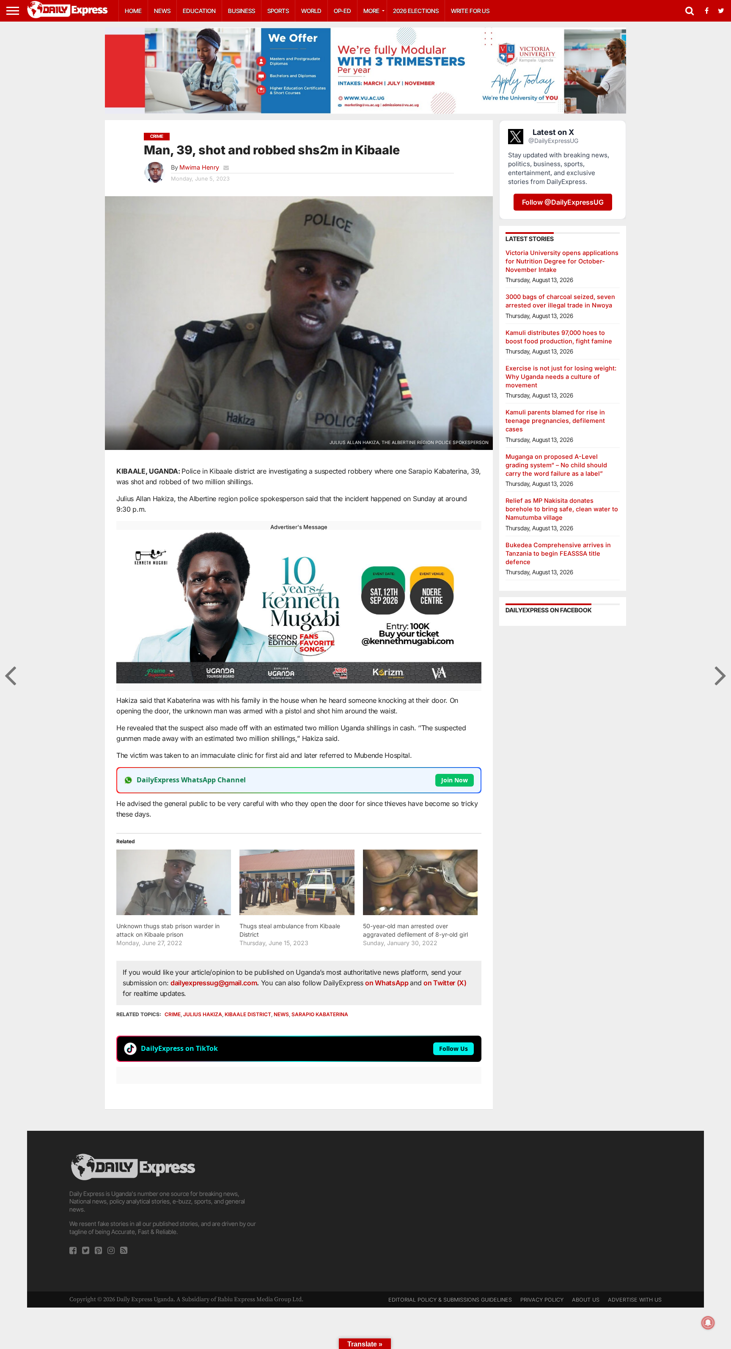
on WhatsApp (387, 983)
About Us (585, 1300)
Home (133, 10)
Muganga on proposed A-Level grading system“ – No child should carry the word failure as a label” (556, 465)
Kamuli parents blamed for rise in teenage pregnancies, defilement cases (555, 421)
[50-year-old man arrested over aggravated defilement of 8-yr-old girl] (420, 882)
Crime (173, 1014)
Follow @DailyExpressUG (563, 202)
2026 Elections (416, 10)
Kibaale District (248, 1014)
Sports (278, 10)
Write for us (470, 10)
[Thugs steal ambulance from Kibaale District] (296, 882)
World (311, 10)
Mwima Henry (199, 167)
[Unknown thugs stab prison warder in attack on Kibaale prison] (173, 882)
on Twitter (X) (445, 983)
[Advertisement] (365, 1211)
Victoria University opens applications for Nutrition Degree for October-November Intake (562, 261)
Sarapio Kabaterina (319, 1014)
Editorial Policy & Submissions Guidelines (450, 1300)
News (162, 10)
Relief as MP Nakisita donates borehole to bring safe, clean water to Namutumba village (562, 509)
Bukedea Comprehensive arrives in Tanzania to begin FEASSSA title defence (558, 553)
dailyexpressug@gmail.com (213, 983)
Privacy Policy (541, 1300)
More (371, 10)
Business (241, 10)
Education (199, 10)
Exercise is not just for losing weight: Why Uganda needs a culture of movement (561, 377)
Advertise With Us (635, 1300)
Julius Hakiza (202, 1014)
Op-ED (342, 10)
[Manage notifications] (708, 1323)
